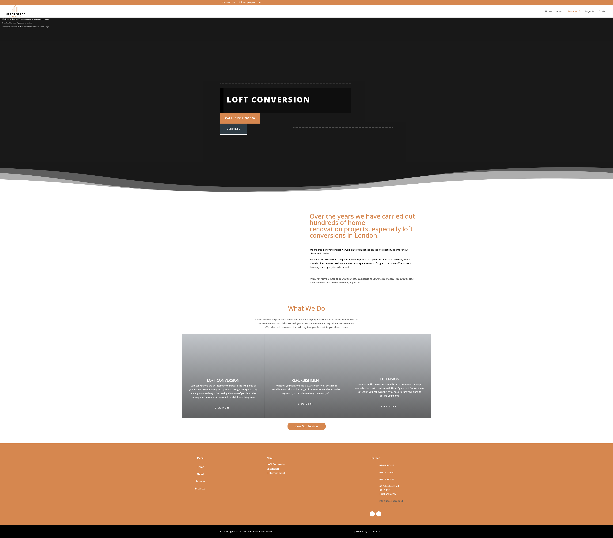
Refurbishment (276, 473)
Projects (589, 11)
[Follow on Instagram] (378, 513)
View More (222, 407)
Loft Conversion (277, 464)
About (560, 11)
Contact (603, 11)
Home (548, 11)
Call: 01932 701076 (240, 118)
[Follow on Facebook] (372, 513)
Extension (273, 468)
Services (572, 11)
